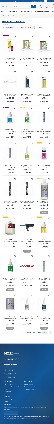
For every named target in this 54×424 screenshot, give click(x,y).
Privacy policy (7, 391)
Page (22, 27)
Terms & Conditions (8, 384)
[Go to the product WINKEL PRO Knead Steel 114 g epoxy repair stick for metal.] (10, 188)
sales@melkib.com (10, 365)
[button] (33, 6)
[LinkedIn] (9, 370)
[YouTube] (13, 370)
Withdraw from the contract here (31, 392)
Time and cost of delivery (30, 389)
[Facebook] (5, 370)
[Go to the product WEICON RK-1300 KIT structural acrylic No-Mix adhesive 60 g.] (10, 46)
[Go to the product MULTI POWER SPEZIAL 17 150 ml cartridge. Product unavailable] (44, 188)
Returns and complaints (29, 386)
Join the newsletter (11, 412)
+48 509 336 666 (10, 360)
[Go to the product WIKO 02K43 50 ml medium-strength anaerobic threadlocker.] (10, 117)
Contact (6, 401)
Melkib (2, 15)
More (45, 1)
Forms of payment (28, 384)
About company (8, 399)
